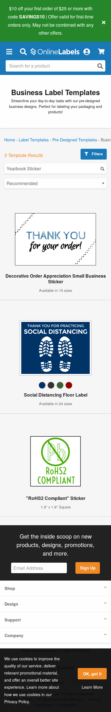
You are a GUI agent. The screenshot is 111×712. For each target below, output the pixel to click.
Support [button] (13, 620)
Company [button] (14, 635)
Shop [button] (10, 588)
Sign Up (88, 568)
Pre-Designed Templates (74, 140)
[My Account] (86, 51)
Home (9, 140)
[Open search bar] (23, 51)
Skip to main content (20, 29)
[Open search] (100, 66)
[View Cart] (101, 51)
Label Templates (34, 140)
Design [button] (11, 604)
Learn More (92, 687)
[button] (9, 51)
